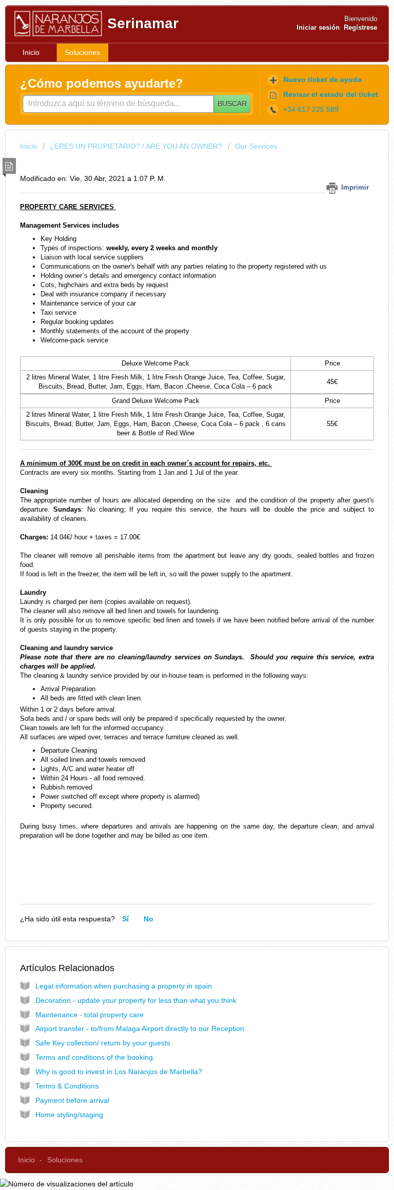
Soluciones (82, 52)
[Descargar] (178, 601)
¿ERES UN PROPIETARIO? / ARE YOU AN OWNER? (136, 146)
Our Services (256, 146)
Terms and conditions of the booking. (95, 1057)
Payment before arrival (72, 1100)
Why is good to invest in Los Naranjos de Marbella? (118, 1071)
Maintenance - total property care (89, 1015)
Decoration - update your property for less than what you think (136, 1000)
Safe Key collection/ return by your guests (102, 1043)
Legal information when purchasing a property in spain (123, 986)
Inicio (31, 52)
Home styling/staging (69, 1115)
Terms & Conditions (66, 1086)
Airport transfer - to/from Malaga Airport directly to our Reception (139, 1028)
